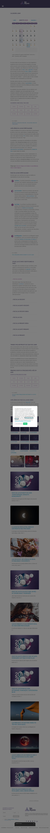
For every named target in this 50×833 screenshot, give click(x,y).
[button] (19, 424)
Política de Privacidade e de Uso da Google (23, 421)
